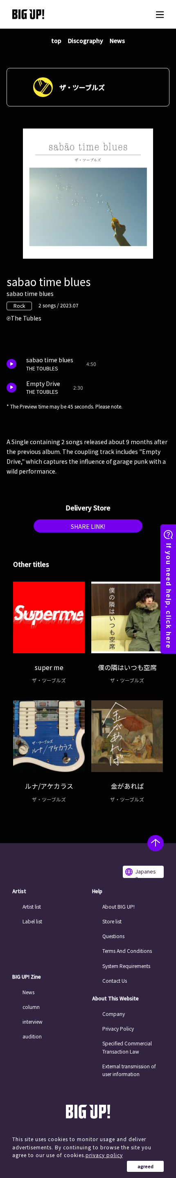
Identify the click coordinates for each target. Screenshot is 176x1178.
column (31, 1006)
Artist (19, 891)
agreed (145, 1166)
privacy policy (104, 1154)
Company (113, 1013)
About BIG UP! (118, 906)
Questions (113, 935)
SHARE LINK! (88, 526)
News (117, 40)
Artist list (32, 906)
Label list (32, 921)
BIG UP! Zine (26, 976)
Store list (112, 921)
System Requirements (126, 965)
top (56, 40)
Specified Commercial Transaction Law (127, 1047)
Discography (85, 40)
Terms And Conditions (127, 950)
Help (97, 891)
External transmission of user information (129, 1070)
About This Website (115, 998)
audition (32, 1036)
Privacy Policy (118, 1028)
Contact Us (114, 980)
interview (33, 1021)
